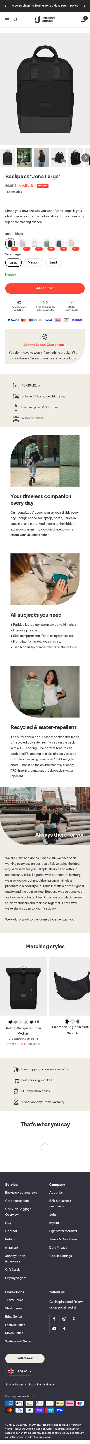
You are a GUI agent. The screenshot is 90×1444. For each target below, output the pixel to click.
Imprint (54, 1223)
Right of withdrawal (63, 1231)
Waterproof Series (18, 1341)
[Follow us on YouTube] (54, 1329)
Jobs (53, 1215)
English (22, 1371)
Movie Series (14, 1333)
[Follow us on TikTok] (64, 1329)
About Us (56, 1192)
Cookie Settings (60, 1256)
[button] (7, 157)
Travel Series (14, 1300)
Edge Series (13, 1317)
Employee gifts (15, 1278)
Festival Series (15, 1325)
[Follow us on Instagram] (64, 1319)
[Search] (15, 20)
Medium (33, 262)
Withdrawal (25, 1358)
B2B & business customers (60, 1204)
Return (10, 1239)
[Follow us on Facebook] (54, 1319)
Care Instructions (17, 1201)
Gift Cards (12, 1270)
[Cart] (82, 20)
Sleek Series (13, 1308)
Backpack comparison (21, 1192)
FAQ (8, 1223)
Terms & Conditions (63, 1239)
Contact (11, 1231)
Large (13, 263)
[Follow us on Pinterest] (74, 1319)
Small (53, 262)
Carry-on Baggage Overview (18, 1212)
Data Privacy (58, 1248)
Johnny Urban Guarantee (15, 1259)
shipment (11, 1248)
